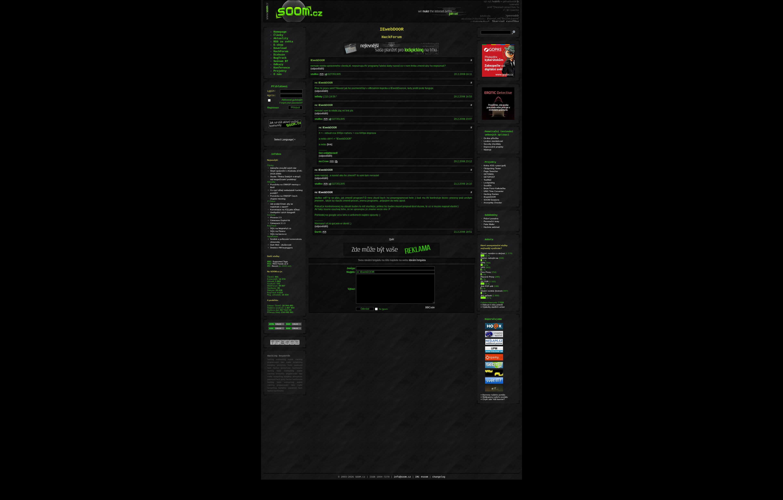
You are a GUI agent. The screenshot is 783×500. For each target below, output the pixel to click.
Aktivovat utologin (292, 99)
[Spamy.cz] (494, 360)
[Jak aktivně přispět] (285, 127)
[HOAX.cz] (494, 329)
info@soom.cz (402, 477)
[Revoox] (494, 383)
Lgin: (271, 91)
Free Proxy (486, 272)
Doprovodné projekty (493, 147)
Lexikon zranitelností (493, 141)
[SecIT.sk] (494, 367)
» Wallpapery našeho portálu (494, 397)
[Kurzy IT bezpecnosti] (498, 76)
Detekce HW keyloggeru (281, 248)
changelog (438, 477)
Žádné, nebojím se (489, 258)
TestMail (487, 180)
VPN (483, 263)
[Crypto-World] (494, 336)
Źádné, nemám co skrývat (493, 253)
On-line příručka (491, 138)
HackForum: (272, 236)
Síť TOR (484, 281)
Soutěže (488, 185)
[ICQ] (326, 74)
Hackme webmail (491, 227)
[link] (329, 144)
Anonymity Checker (493, 203)
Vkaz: (351, 288)
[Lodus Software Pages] (494, 352)
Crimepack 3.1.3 (277, 223)
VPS (483, 267)
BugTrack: (272, 226)
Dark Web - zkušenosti (280, 245)
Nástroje (487, 150)
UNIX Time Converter (493, 191)
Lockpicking (489, 183)
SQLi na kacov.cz (278, 234)
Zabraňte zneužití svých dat (283, 168)
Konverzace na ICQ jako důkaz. (285, 209)
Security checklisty (492, 144)
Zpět (391, 239)
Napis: (350, 272)
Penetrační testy (491, 221)
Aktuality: (271, 182)
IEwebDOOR (490, 197)
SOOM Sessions (491, 200)
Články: (270, 165)
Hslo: (271, 95)
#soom (275, 266)
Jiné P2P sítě (487, 286)
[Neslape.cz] (494, 344)
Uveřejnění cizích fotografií (282, 212)
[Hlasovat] (482, 256)
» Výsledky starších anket (493, 307)
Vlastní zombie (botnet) (491, 291)
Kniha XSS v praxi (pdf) (495, 165)
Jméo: (351, 268)
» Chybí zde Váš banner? (493, 399)
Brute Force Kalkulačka (494, 188)
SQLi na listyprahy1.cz (280, 228)
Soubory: (271, 215)
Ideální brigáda (417, 260)
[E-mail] (321, 74)
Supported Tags (280, 261)
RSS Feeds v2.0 (280, 264)
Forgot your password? (291, 102)
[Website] (336, 161)
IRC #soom (421, 477)
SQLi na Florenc (277, 231)
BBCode (430, 307)
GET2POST (489, 177)
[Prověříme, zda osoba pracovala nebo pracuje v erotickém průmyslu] (498, 119)
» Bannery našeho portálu (493, 395)
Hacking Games (491, 194)
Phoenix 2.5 (276, 217)
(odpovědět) (317, 68)
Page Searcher (491, 171)
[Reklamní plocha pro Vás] (391, 254)
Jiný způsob (486, 295)
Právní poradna (491, 218)
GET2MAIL (489, 174)
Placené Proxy (487, 277)
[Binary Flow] (494, 375)
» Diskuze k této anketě (492, 305)
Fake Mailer (489, 224)
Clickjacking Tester (492, 168)
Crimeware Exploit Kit (280, 220)
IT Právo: (271, 201)
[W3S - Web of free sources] (494, 391)
